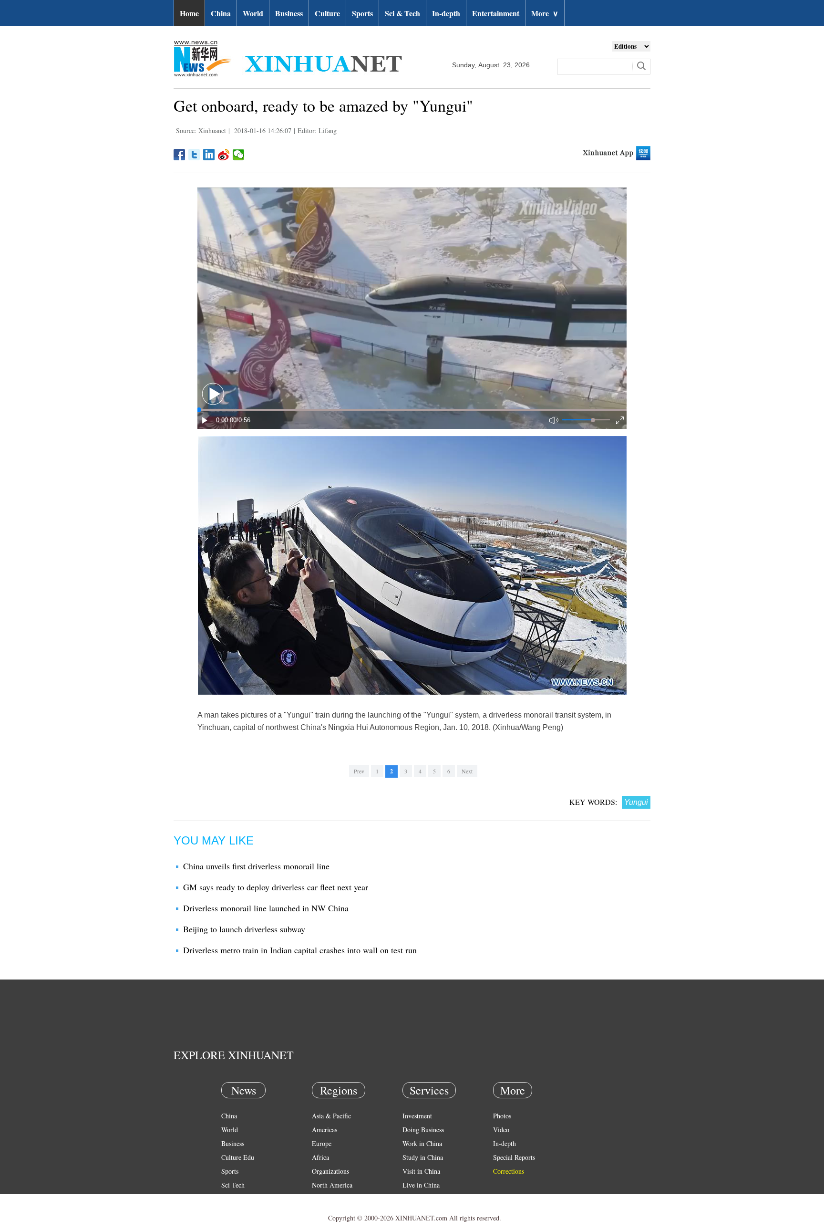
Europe (321, 1143)
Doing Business (423, 1129)
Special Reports (514, 1157)
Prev (359, 771)
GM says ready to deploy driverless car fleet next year (275, 887)
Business (289, 13)
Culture (327, 13)
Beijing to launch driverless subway (244, 929)
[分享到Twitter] (194, 154)
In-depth (446, 13)
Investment (417, 1115)
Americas (324, 1129)
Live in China (421, 1184)
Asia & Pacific (331, 1115)
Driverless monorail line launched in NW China (266, 908)
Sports (362, 13)
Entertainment (495, 13)
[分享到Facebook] (179, 154)
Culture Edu (237, 1157)
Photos (502, 1115)
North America (332, 1184)
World (253, 13)
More (544, 13)
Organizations (330, 1171)
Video (501, 1129)
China (221, 13)
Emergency (417, 1198)
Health (230, 1198)
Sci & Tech (402, 13)
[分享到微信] (239, 154)
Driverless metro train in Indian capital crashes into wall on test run (300, 950)
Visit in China (421, 1171)
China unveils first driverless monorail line (256, 866)
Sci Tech (233, 1184)
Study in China (422, 1157)
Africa (320, 1157)
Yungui (636, 802)
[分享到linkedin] (209, 154)
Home (189, 13)
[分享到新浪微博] (224, 154)
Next (467, 771)
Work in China (422, 1143)
